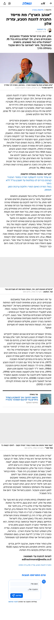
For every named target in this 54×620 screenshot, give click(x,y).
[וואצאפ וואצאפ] (9, 3)
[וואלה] (27, 3)
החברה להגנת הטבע (43, 565)
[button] (43, 3)
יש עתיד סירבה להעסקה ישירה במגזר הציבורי (29, 177)
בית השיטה (22, 565)
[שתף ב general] (4, 3)
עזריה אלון (31, 565)
